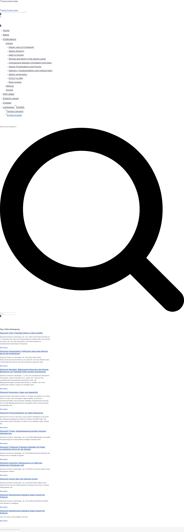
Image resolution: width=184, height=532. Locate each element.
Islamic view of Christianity (21, 47)
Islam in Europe (16, 55)
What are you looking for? (8, 126)
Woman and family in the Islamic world (27, 59)
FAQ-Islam (8, 94)
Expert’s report (11, 98)
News (6, 34)
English (18, 115)
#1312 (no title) (16, 78)
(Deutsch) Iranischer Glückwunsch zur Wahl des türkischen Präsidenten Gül (21, 464)
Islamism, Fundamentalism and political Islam (30, 70)
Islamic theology (16, 51)
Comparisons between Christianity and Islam (30, 62)
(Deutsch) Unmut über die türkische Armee (19, 479)
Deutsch (19, 111)
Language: (9, 107)
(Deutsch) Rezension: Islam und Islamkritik (19, 392)
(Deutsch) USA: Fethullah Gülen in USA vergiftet (21, 333)
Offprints (10, 86)
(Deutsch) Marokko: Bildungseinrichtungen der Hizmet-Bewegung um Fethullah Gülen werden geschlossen (24, 370)
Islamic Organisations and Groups (25, 66)
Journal (9, 90)
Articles (9, 43)
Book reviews (15, 82)
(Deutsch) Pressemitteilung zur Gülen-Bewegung (21, 413)
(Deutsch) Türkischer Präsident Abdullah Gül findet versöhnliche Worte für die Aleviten (22, 448)
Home (6, 30)
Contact (7, 102)
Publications (9, 39)
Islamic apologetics (18, 74)
